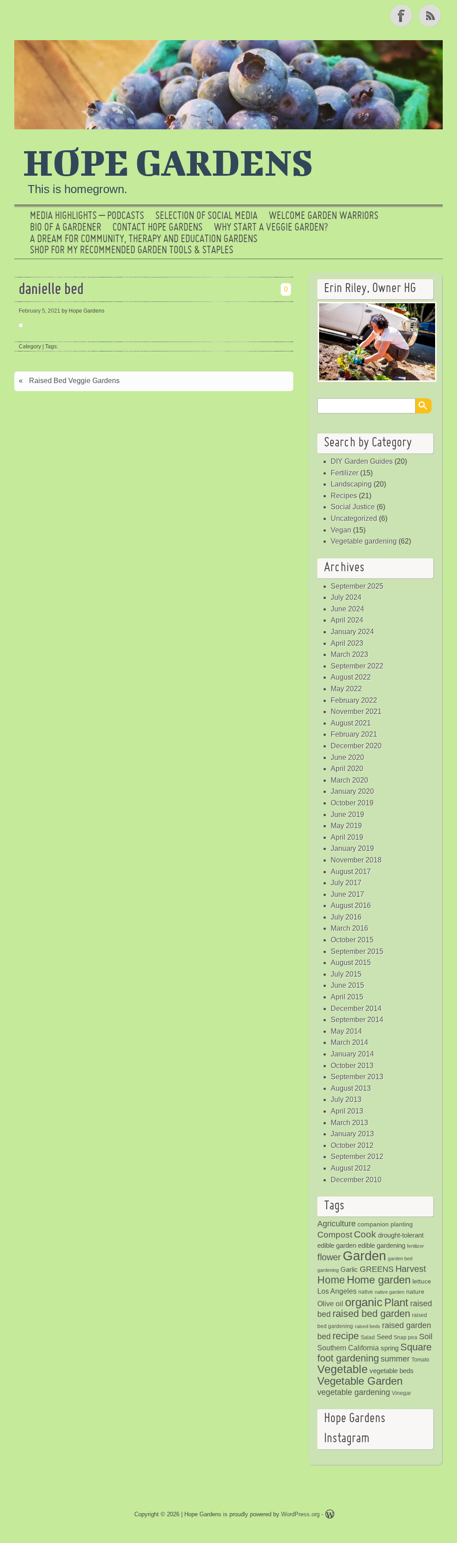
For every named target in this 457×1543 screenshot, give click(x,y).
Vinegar (401, 1393)
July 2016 (346, 917)
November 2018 (356, 860)
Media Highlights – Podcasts (87, 216)
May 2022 (346, 689)
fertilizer (415, 1246)
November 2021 (356, 711)
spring (390, 1348)
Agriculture (336, 1223)
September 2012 (357, 1156)
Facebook (402, 15)
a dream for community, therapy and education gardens (144, 239)
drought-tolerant (401, 1235)
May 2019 (346, 825)
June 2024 (347, 609)
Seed (384, 1337)
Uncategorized (354, 518)
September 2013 (357, 1077)
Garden (364, 1255)
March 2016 (349, 928)
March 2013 (349, 1122)
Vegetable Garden (360, 1381)
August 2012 (351, 1168)
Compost (334, 1234)
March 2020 (349, 780)
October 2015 (352, 940)
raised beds (367, 1326)
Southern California (348, 1348)
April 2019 (347, 837)
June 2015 (347, 985)
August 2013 (351, 1088)
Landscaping (351, 484)
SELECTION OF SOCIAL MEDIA (206, 216)
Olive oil (330, 1304)
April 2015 (347, 997)
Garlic (349, 1269)
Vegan (341, 530)
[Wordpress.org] (329, 1516)
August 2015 (351, 962)
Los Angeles (337, 1291)
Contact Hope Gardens (157, 228)
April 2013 (347, 1111)
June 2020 (347, 757)
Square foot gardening (374, 1352)
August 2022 (351, 677)
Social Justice (353, 507)
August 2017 (351, 871)
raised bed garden (371, 1313)
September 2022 (357, 666)
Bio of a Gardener (65, 228)
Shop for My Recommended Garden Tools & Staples (131, 251)
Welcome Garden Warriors (323, 216)
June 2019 (347, 814)
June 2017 (347, 894)
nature (415, 1291)
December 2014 (356, 1008)
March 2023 (349, 654)
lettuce (421, 1281)
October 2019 (352, 803)
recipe (345, 1335)
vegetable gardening (353, 1392)
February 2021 (354, 734)
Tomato (420, 1360)
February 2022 (354, 700)
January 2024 (352, 631)
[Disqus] (153, 520)
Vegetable (342, 1369)
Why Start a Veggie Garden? (271, 228)
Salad (368, 1337)
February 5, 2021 (39, 311)
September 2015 (357, 951)
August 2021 (351, 723)
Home (331, 1280)
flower (329, 1257)
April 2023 (347, 643)
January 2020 (352, 791)
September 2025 (357, 586)
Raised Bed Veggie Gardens (74, 380)
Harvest (410, 1269)
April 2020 (347, 768)
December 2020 (356, 746)
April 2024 (347, 620)
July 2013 (346, 1099)
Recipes (344, 495)
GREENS (377, 1269)
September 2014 (357, 1019)
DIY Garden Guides (362, 461)
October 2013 (352, 1065)
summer (395, 1358)
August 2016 (351, 905)
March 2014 (349, 1042)
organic (363, 1302)
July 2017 (346, 883)
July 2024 (346, 597)
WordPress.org (300, 1514)
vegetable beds (392, 1370)
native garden (389, 1292)
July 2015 (346, 974)
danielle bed (51, 290)
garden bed (400, 1258)
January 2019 (352, 848)
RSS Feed (431, 15)
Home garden (379, 1280)
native (365, 1292)
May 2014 (346, 1031)
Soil (425, 1336)
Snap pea (405, 1337)
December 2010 (356, 1180)
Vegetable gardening (364, 541)
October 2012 (352, 1145)
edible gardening (381, 1245)
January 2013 (352, 1134)
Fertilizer (344, 473)
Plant (396, 1302)
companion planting (385, 1224)
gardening (328, 1270)
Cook (365, 1234)
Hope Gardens (168, 162)
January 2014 (352, 1054)
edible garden (336, 1245)
